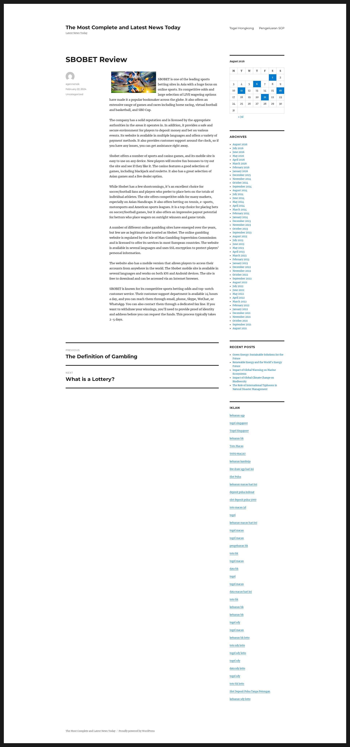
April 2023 (238, 251)
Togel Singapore (239, 430)
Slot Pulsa (235, 476)
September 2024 (242, 186)
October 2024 (240, 182)
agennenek (72, 83)
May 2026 (238, 156)
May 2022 (238, 293)
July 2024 (238, 194)
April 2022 (239, 297)
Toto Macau (236, 446)
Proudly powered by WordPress (137, 731)
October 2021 (240, 320)
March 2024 (240, 209)
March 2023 (239, 255)
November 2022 (242, 270)
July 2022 (238, 286)
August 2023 (240, 236)
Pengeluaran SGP (271, 28)
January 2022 (240, 309)
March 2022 (240, 301)
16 (280, 90)
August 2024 (240, 190)
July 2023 (238, 240)
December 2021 (241, 313)
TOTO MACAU (238, 453)
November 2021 (242, 316)
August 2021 (240, 328)
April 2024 (239, 205)
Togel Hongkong (242, 28)
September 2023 (242, 232)
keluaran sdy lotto (240, 699)
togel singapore (239, 423)
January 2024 (240, 217)
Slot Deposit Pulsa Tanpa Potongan (250, 691)
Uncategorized (74, 94)
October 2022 (240, 274)
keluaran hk (237, 438)
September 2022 (242, 278)
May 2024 (238, 201)
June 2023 (238, 244)
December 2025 (242, 175)
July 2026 (238, 148)
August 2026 (240, 144)
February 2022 (241, 305)
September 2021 (242, 324)
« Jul (240, 116)
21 (265, 97)
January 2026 (240, 171)
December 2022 (242, 267)
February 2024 (241, 213)
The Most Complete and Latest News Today (123, 27)
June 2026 (238, 152)
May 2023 (238, 247)
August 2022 (240, 282)
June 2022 (238, 290)
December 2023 (242, 221)
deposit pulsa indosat (242, 492)
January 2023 (240, 263)
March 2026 (240, 163)
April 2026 (239, 159)
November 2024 (242, 178)
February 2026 (241, 167)
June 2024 (238, 198)
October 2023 (240, 228)
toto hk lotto (237, 683)
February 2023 (241, 259)
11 (241, 90)
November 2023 (242, 224)
